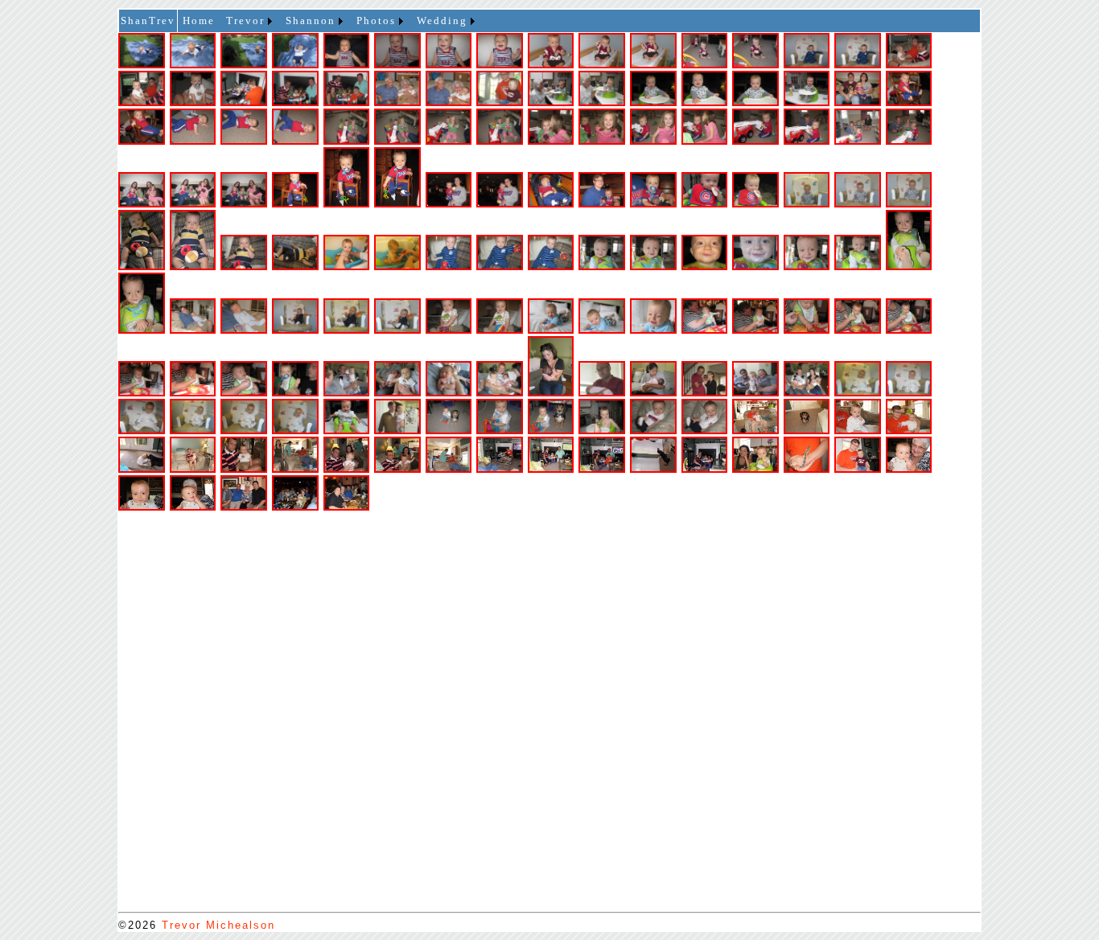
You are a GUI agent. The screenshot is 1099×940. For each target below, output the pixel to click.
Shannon (310, 20)
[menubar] (334, 21)
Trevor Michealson (218, 925)
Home (199, 20)
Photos (376, 20)
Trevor (245, 20)
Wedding (442, 20)
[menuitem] (198, 21)
